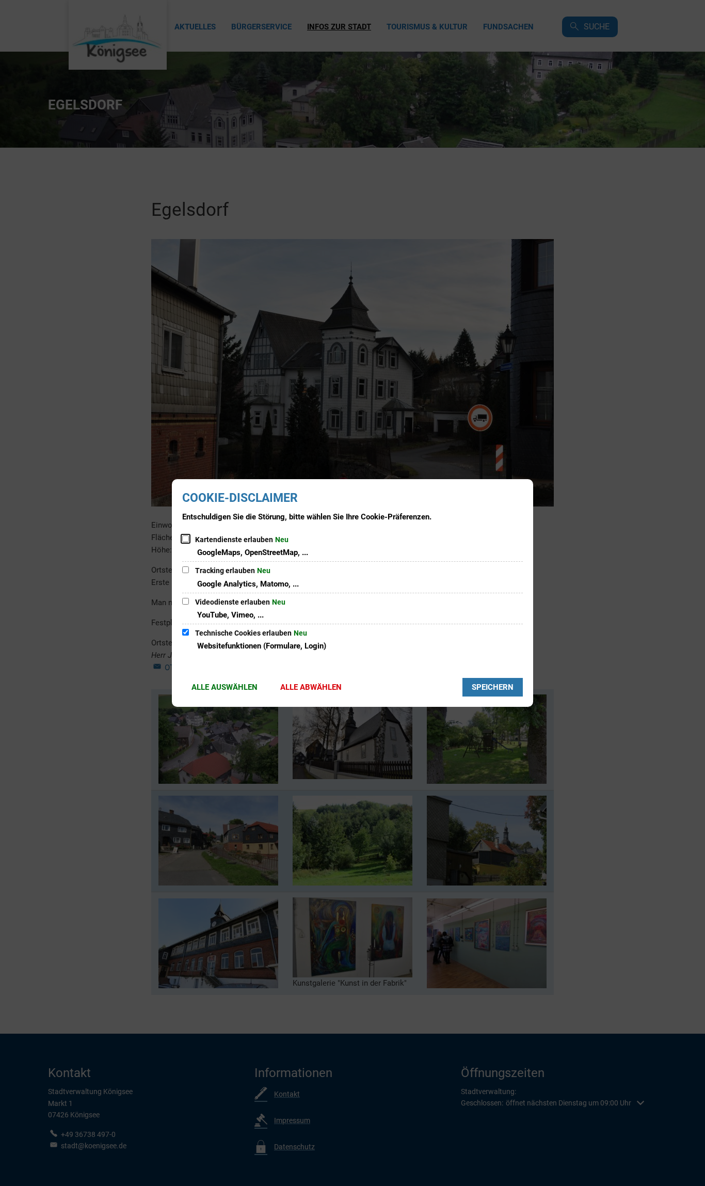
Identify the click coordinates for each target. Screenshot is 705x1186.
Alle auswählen (224, 687)
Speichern (493, 687)
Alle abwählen (311, 687)
